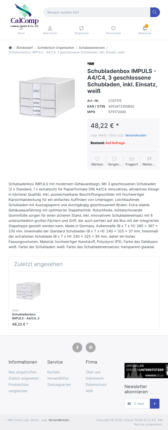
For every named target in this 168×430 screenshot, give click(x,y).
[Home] (10, 47)
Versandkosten (135, 135)
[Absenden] (155, 404)
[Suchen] (155, 12)
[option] (45, 96)
